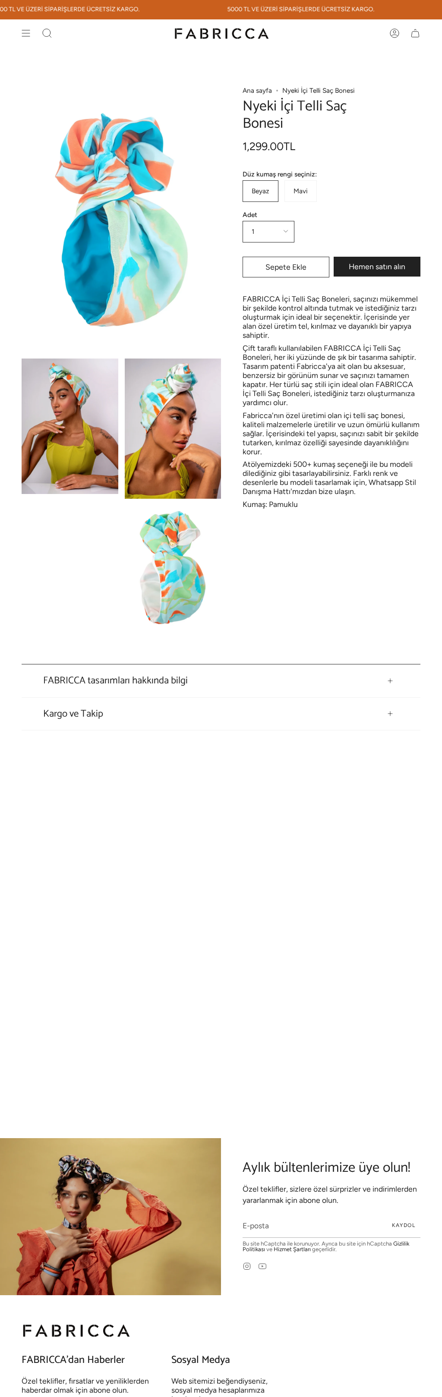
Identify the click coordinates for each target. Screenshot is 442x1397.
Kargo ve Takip (73, 714)
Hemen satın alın (377, 266)
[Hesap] (394, 33)
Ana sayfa (257, 90)
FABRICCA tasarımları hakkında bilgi (115, 681)
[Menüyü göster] (25, 33)
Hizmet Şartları (292, 1249)
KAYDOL (403, 1225)
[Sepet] (415, 33)
